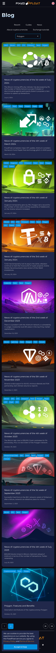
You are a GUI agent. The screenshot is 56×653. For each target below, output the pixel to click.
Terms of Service (27, 641)
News (39, 25)
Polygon (45, 45)
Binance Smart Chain (11, 455)
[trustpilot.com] (43, 644)
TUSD (18, 225)
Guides (29, 25)
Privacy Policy (9, 641)
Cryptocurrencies (9, 571)
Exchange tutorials (41, 30)
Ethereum (30, 45)
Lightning (14, 342)
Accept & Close (20, 647)
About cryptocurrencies (17, 30)
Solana (11, 166)
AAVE (6, 45)
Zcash (11, 402)
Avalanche (7, 283)
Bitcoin (12, 45)
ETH (23, 45)
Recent (17, 25)
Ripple (35, 106)
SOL (5, 166)
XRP (40, 106)
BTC (18, 45)
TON (35, 342)
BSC (21, 455)
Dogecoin (14, 163)
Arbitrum (7, 106)
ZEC (17, 402)
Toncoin (42, 342)
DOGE (6, 163)
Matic (14, 106)
